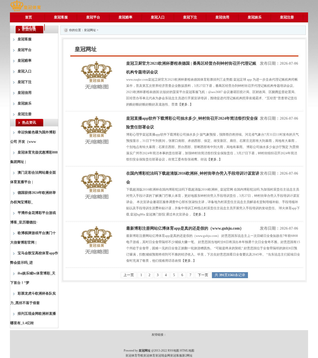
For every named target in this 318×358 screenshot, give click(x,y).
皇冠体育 (149, 355)
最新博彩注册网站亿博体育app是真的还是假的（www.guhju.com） (185, 228)
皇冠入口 (158, 17)
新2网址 (187, 355)
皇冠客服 (61, 17)
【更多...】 (185, 104)
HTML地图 (187, 350)
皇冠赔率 (125, 17)
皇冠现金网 (162, 355)
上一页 (128, 275)
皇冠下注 (190, 17)
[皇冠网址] (25, 6)
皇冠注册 (287, 17)
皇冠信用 (222, 17)
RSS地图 (173, 350)
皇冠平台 (93, 17)
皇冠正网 (29, 27)
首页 (28, 17)
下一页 (203, 275)
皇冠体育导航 (134, 355)
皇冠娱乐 (255, 17)
